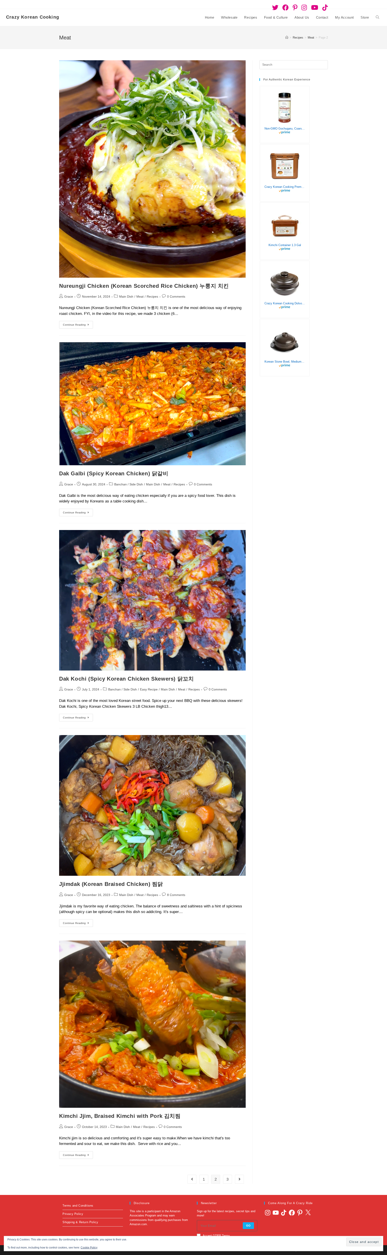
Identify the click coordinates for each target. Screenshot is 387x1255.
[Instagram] (267, 1212)
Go (248, 1225)
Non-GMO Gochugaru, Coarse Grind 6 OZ (284, 128)
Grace (68, 296)
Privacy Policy (72, 1214)
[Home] (286, 37)
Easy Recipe (149, 689)
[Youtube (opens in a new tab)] (314, 7)
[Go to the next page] (239, 1179)
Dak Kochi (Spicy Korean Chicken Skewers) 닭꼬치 (126, 679)
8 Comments (176, 895)
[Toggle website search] (377, 17)
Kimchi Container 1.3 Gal (285, 245)
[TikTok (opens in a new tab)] (324, 7)
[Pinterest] (299, 1212)
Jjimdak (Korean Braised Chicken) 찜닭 (111, 884)
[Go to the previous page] (191, 1179)
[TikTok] (283, 1212)
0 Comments (176, 296)
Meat (140, 296)
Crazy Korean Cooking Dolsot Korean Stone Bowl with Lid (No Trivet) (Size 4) (284, 303)
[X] (308, 1212)
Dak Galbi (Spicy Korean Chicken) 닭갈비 (113, 473)
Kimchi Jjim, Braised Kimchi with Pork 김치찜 (120, 1116)
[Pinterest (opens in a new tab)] (295, 7)
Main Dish (126, 296)
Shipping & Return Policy (80, 1222)
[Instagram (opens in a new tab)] (304, 7)
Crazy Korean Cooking (32, 17)
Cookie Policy (89, 1247)
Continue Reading (78, 323)
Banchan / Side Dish (128, 484)
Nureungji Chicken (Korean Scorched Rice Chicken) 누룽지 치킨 (144, 286)
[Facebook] (291, 1212)
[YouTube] (275, 1212)
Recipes (152, 296)
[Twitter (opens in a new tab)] (275, 7)
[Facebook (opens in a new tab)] (285, 7)
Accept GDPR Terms (216, 1235)
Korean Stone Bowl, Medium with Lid (284, 361)
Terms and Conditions (77, 1205)
